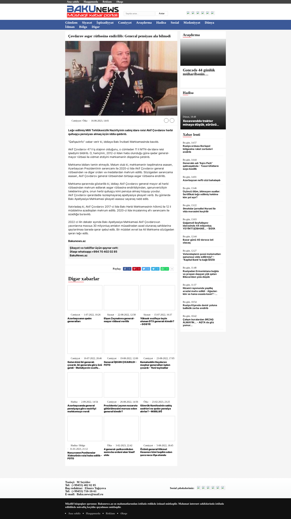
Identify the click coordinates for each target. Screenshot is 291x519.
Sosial (175, 22)
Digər (96, 27)
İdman (70, 27)
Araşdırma (144, 22)
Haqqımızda (91, 1)
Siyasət (87, 22)
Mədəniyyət (192, 22)
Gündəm (71, 22)
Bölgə (83, 27)
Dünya (209, 22)
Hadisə (161, 22)
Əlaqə (119, 1)
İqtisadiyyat (105, 22)
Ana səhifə (73, 1)
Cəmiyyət (125, 22)
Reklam (107, 1)
